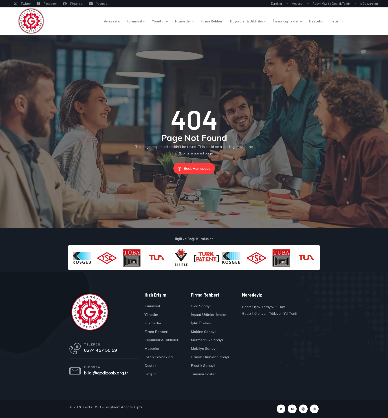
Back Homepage (197, 168)
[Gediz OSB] (89, 312)
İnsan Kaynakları (286, 21)
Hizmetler (183, 21)
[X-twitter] (281, 409)
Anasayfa (112, 21)
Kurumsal (134, 21)
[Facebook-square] (292, 409)
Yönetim (158, 21)
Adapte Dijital (132, 407)
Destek (315, 21)
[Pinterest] (303, 409)
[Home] (31, 21)
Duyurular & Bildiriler (246, 21)
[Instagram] (314, 409)
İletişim (337, 21)
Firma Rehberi (212, 21)
